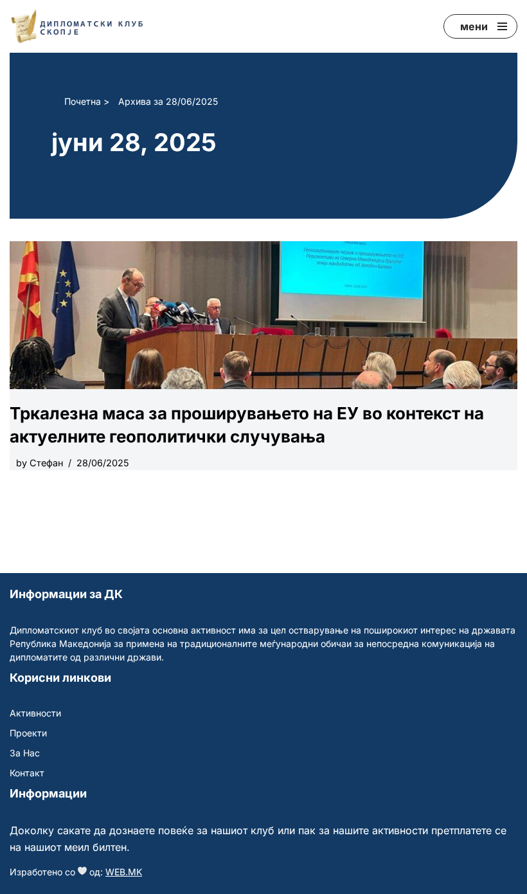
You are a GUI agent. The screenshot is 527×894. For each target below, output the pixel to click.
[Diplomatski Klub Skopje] (77, 26)
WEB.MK (123, 871)
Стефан (46, 462)
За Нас (25, 752)
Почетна (82, 101)
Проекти (28, 732)
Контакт (27, 772)
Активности (35, 712)
